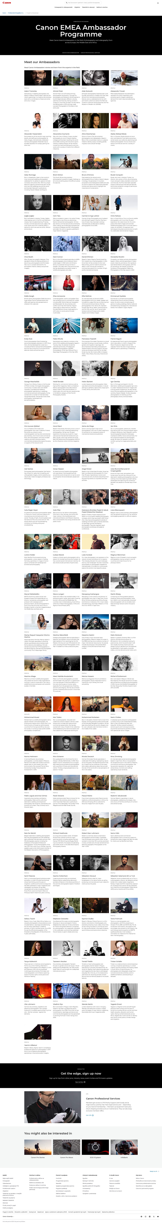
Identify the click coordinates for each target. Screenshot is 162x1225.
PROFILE (26, 88)
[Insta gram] (145, 1216)
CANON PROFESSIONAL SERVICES (90, 52)
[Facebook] (141, 1216)
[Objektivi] (80, 7)
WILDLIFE (26, 714)
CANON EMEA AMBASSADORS (70, 52)
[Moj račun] (158, 3)
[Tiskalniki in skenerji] (95, 7)
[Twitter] (153, 1216)
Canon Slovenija (8, 1216)
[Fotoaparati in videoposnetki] (73, 7)
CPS (87, 1094)
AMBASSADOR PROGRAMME (81, 21)
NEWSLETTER (81, 1069)
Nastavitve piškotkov (108, 1212)
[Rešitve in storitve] (108, 7)
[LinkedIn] (149, 1216)
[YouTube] (158, 1216)
